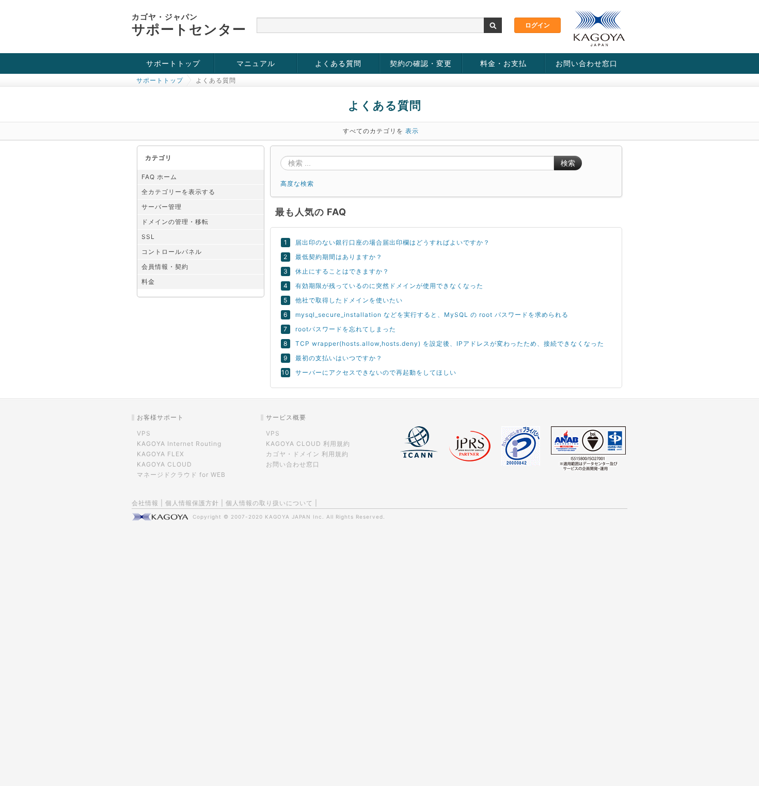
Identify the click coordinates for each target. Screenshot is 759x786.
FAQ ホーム (159, 177)
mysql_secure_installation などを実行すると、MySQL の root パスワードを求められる (431, 314)
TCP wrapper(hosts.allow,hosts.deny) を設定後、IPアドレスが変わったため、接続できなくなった (449, 343)
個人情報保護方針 (192, 503)
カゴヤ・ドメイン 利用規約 (307, 454)
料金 (148, 281)
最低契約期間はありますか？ (339, 257)
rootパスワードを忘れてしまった (345, 329)
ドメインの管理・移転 (175, 222)
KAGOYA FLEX (160, 454)
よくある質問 (338, 63)
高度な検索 (297, 183)
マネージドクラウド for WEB (181, 474)
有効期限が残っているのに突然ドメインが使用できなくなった (389, 286)
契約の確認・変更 (421, 63)
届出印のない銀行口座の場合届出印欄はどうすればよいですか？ (392, 242)
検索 (568, 163)
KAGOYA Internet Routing (179, 443)
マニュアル (255, 63)
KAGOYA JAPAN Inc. (294, 517)
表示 (412, 131)
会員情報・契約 (164, 266)
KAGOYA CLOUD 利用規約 (308, 443)
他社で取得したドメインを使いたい (349, 300)
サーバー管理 (161, 207)
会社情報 (145, 503)
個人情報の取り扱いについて (269, 503)
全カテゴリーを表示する (178, 192)
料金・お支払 (503, 63)
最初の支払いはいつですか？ (339, 358)
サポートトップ (173, 63)
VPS (144, 433)
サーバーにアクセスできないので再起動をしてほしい (375, 372)
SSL (148, 236)
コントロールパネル (171, 251)
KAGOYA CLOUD (164, 464)
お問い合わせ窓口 (587, 63)
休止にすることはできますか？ (342, 271)
